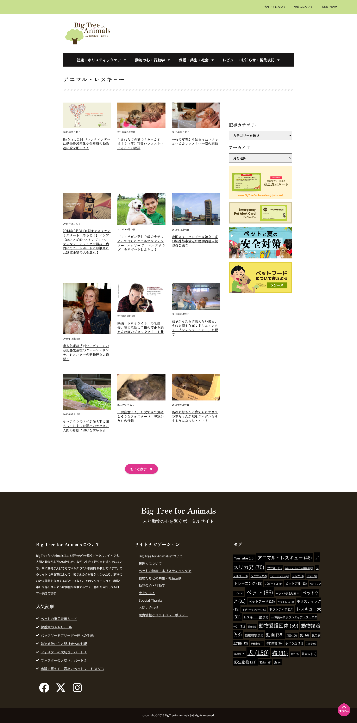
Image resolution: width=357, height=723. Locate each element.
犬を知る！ (147, 592)
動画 (275, 634)
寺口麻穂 (274, 643)
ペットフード (262, 601)
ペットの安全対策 (288, 593)
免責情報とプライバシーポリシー (163, 614)
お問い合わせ (329, 7)
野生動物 (245, 661)
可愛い (292, 635)
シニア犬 (259, 576)
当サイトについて (275, 7)
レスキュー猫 (256, 617)
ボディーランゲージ (254, 609)
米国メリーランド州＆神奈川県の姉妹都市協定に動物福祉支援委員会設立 (195, 241)
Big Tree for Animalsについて (161, 555)
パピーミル (273, 584)
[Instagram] (77, 687)
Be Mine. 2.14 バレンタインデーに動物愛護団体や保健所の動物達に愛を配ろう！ (86, 144)
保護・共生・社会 (194, 59)
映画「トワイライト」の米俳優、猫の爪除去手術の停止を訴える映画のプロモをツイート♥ (140, 327)
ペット (259, 592)
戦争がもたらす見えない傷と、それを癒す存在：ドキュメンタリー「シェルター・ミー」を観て (195, 327)
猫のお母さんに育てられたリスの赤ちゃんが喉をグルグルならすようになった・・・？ (195, 416)
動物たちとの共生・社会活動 (160, 578)
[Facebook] (44, 687)
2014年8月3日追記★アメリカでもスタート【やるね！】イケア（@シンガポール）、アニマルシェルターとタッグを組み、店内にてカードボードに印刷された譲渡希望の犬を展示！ (87, 241)
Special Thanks (150, 600)
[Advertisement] (209, 32)
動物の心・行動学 (150, 59)
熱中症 (239, 654)
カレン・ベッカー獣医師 (299, 568)
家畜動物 (257, 643)
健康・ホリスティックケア (99, 59)
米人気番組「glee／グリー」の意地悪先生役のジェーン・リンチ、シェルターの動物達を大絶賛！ (86, 352)
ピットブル (296, 583)
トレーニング (248, 583)
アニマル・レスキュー (284, 557)
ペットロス (286, 601)
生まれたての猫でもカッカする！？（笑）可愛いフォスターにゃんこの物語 (140, 144)
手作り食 (294, 643)
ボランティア (281, 609)
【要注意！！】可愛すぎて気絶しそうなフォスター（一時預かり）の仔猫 (140, 416)
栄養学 (311, 643)
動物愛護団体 (278, 625)
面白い (265, 662)
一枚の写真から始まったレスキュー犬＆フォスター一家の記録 (195, 141)
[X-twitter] (60, 687)
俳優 (252, 626)
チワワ (312, 576)
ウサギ (274, 568)
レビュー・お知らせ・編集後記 (249, 59)
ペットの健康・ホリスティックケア (165, 570)
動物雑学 (254, 635)
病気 (295, 654)
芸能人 (309, 653)
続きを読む (49, 593)
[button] (141, 469)
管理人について (303, 7)
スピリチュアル (279, 576)
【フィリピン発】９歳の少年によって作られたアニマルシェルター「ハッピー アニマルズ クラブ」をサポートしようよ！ (141, 243)
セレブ (298, 576)
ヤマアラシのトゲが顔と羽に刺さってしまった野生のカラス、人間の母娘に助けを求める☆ (86, 426)
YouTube (244, 558)
